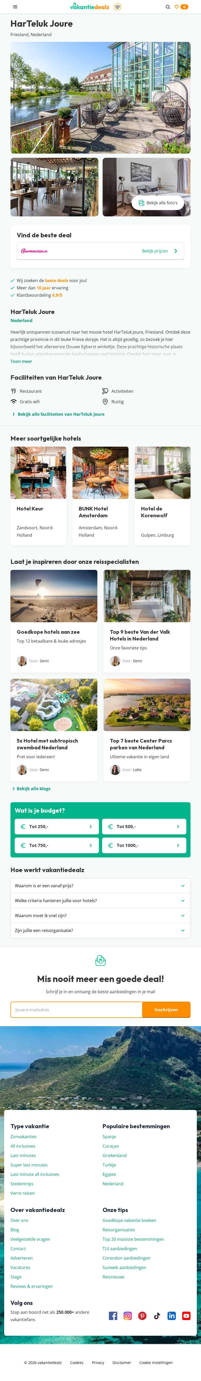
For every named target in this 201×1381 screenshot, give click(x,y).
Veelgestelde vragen (30, 1239)
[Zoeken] (167, 7)
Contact (18, 1248)
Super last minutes (29, 1164)
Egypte (109, 1174)
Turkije (109, 1164)
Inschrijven (166, 1010)
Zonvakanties (23, 1136)
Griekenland (115, 1155)
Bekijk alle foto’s (162, 203)
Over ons (19, 1220)
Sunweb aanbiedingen (124, 1267)
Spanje (109, 1136)
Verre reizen (22, 1193)
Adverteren (21, 1258)
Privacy (98, 1362)
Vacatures (20, 1267)
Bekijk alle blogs (34, 788)
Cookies (76, 1362)
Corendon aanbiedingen (126, 1258)
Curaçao (111, 1146)
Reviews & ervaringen (31, 1286)
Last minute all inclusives (34, 1174)
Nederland (21, 320)
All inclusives (22, 1146)
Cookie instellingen (156, 1362)
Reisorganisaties (119, 1229)
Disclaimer (122, 1362)
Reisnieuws (114, 1276)
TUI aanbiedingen (120, 1248)
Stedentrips (22, 1183)
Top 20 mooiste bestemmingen (133, 1239)
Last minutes (23, 1155)
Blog (14, 1229)
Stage (15, 1276)
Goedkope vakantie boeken (129, 1220)
